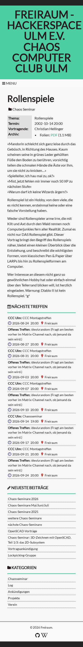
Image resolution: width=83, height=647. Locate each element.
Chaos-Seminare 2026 (23, 499)
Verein (12, 604)
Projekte (14, 598)
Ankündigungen (19, 591)
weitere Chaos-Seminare (25, 518)
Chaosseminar (18, 579)
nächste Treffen (29, 306)
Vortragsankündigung (23, 549)
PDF (54, 135)
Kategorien (24, 567)
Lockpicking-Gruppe (22, 555)
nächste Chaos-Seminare (25, 524)
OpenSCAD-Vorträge (22, 531)
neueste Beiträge (29, 487)
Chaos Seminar (23, 109)
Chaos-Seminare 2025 (23, 512)
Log (10, 585)
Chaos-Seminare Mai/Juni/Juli (28, 505)
